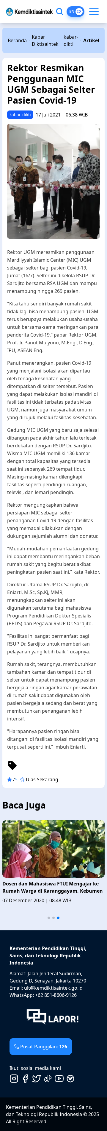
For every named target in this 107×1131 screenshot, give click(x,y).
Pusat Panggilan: (43, 1046)
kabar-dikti (71, 40)
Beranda (17, 40)
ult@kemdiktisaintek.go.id (53, 988)
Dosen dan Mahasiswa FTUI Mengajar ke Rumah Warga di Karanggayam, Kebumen (52, 887)
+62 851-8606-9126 (56, 995)
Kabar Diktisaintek (45, 40)
